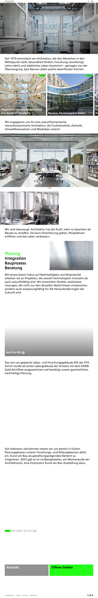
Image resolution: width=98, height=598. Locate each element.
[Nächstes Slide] (96, 95)
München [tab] (8, 531)
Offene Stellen (62, 567)
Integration (15, 258)
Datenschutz (25, 595)
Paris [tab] (30, 531)
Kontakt (13, 567)
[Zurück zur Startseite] (9, 1)
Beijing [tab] (34, 531)
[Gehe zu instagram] (88, 595)
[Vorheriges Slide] (2, 95)
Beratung (13, 267)
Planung (12, 253)
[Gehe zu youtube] (92, 595)
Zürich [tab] (25, 531)
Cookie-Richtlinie (33, 595)
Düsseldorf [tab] (19, 531)
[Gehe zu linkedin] (90, 595)
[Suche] (88, 1)
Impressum (18, 595)
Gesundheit (89, 75)
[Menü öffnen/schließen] (92, 1)
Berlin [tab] (13, 531)
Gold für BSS (13, 352)
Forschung (42, 75)
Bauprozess (15, 263)
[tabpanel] (23, 555)
